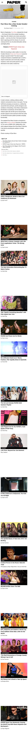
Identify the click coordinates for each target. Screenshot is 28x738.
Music (2, 333)
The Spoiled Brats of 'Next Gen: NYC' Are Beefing (14, 539)
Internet (3, 448)
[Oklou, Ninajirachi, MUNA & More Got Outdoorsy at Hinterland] (14, 186)
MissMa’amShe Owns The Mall (10, 586)
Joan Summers (5, 542)
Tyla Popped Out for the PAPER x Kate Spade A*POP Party (13, 427)
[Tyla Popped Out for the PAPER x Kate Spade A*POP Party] (14, 417)
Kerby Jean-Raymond (16, 54)
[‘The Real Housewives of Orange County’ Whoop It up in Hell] (14, 645)
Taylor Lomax (5, 247)
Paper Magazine (5, 728)
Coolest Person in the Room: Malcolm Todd (13, 563)
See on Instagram (5, 96)
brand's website (11, 122)
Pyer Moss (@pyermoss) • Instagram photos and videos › (13, 153)
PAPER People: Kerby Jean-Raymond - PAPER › (14, 144)
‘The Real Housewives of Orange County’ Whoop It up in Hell (14, 656)
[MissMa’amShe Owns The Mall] (14, 576)
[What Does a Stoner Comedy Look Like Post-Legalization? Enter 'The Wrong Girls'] (14, 231)
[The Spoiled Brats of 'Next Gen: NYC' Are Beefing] (14, 529)
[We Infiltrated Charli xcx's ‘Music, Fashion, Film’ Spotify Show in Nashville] (14, 348)
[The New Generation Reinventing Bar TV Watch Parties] (14, 257)
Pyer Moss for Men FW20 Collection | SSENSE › (11, 151)
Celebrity (4, 720)
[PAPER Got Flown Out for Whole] (14, 326)
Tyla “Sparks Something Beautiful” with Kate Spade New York (13, 313)
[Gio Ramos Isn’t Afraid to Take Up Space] (14, 669)
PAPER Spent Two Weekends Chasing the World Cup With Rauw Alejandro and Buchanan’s (13, 724)
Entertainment (5, 239)
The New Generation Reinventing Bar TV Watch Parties (14, 268)
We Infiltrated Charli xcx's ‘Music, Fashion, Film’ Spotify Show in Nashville (13, 359)
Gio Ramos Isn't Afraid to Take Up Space (14, 679)
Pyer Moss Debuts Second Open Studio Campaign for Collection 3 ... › (15, 141)
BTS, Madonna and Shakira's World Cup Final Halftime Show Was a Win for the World (13, 631)
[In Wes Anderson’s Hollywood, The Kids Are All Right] (14, 484)
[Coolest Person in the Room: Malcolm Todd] (14, 553)
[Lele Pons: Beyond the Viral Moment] (14, 440)
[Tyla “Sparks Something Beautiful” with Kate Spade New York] (14, 302)
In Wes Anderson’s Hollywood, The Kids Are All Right (13, 494)
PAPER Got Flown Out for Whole (11, 336)
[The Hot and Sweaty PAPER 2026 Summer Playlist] (14, 393)
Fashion (14, 21)
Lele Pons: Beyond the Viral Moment (12, 450)
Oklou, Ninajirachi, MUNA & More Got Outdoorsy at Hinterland (12, 197)
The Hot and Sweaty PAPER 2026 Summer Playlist (11, 404)
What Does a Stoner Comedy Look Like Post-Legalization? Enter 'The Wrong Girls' (13, 243)
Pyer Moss (14, 32)
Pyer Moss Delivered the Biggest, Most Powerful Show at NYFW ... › (14, 146)
